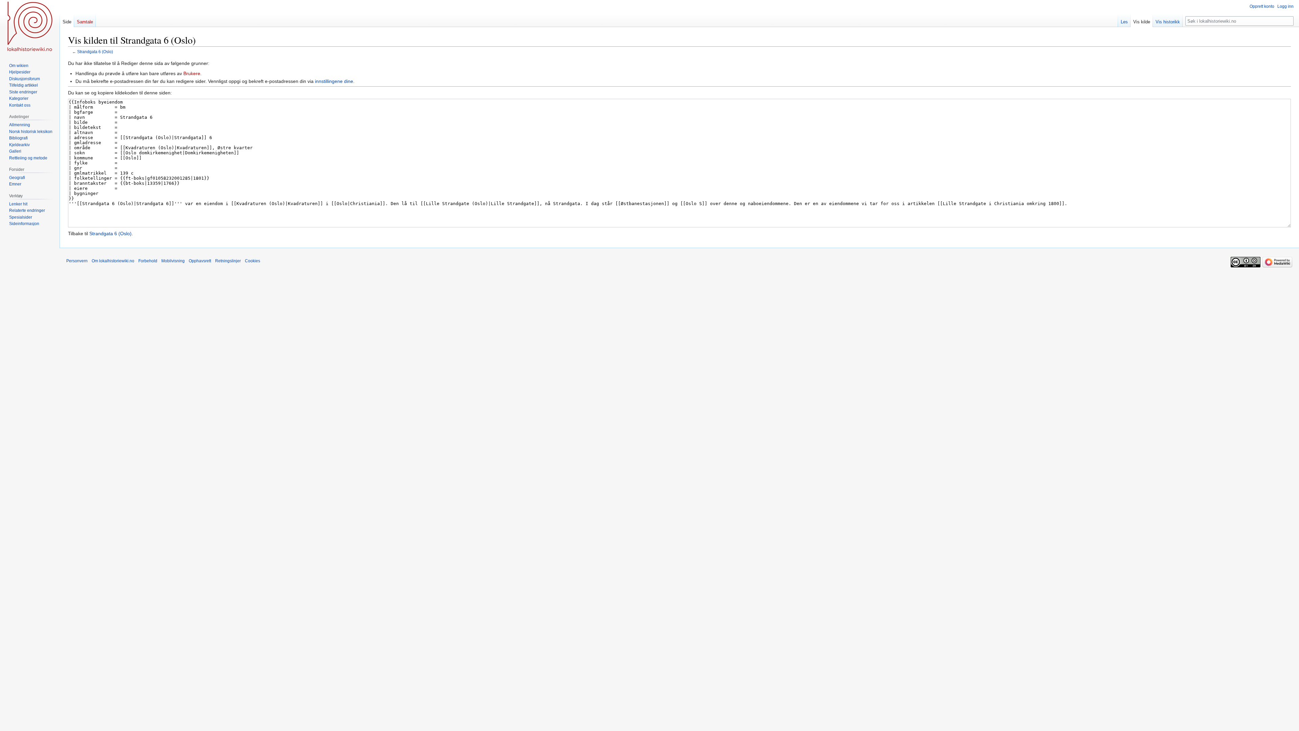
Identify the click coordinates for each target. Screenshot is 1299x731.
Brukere (191, 73)
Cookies (252, 261)
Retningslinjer (228, 261)
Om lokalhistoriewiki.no (113, 261)
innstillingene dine (334, 81)
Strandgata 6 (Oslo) (95, 51)
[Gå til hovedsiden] (30, 27)
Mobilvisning (173, 261)
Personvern (77, 261)
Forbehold (147, 261)
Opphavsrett (200, 261)
